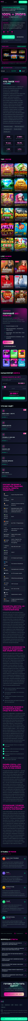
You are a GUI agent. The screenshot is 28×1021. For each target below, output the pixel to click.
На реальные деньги (10, 346)
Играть (21, 1016)
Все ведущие (4, 258)
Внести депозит (14, 398)
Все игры (3, 161)
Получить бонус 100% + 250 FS (14, 994)
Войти (15, 2)
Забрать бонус (7, 37)
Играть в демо (8, 342)
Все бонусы (20, 37)
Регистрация (23, 2)
